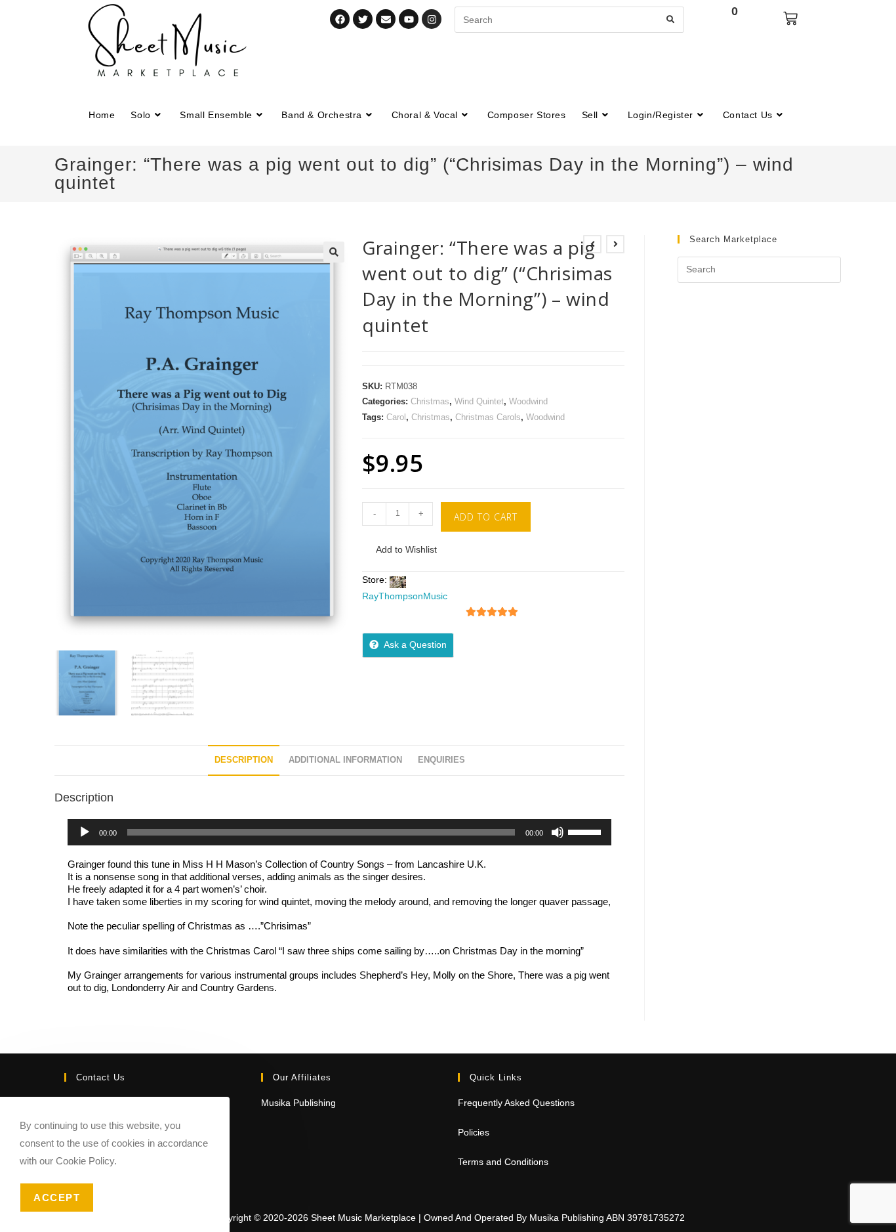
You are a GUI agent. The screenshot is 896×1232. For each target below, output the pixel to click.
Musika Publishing (298, 1102)
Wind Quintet (479, 401)
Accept (56, 1197)
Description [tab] (243, 760)
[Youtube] (408, 19)
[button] (333, 252)
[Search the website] (569, 19)
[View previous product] (592, 244)
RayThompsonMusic (404, 596)
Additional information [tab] (345, 760)
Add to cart (486, 517)
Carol (396, 417)
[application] (339, 832)
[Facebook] (340, 19)
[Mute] (557, 832)
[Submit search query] (671, 20)
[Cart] (790, 18)
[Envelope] (386, 19)
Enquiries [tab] (441, 760)
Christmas (430, 401)
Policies (473, 1132)
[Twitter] (363, 19)
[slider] (586, 831)
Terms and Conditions (503, 1162)
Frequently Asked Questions (516, 1102)
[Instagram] (431, 19)
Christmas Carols (488, 417)
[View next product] (615, 244)
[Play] (84, 832)
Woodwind (528, 401)
